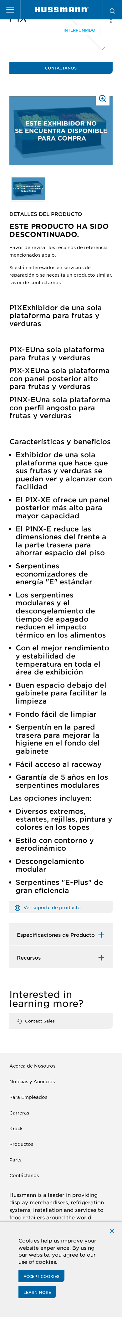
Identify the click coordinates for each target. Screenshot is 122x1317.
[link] (61, 9)
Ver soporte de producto (51, 907)
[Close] (111, 1230)
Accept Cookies (41, 1276)
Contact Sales (39, 1020)
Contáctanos (61, 67)
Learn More (37, 1292)
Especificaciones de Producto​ (56, 934)
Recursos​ (29, 957)
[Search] (112, 9)
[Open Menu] (10, 9)
